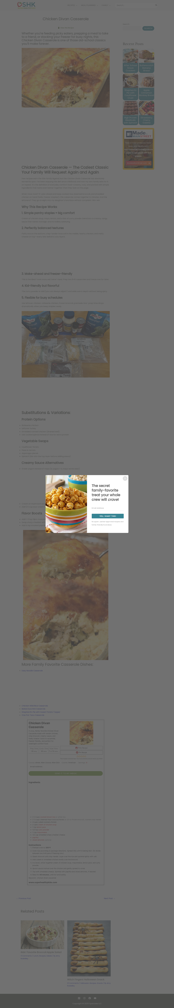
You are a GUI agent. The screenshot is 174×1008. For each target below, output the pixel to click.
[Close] (125, 478)
